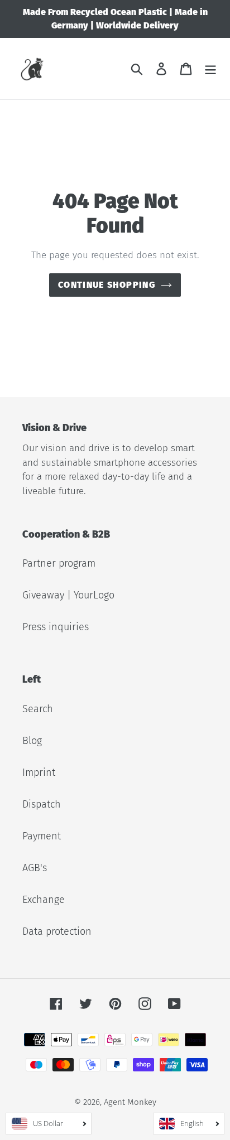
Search (37, 709)
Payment (41, 836)
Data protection (57, 931)
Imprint (38, 772)
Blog (32, 741)
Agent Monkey (130, 1102)
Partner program (58, 563)
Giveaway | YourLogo (68, 595)
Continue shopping (106, 284)
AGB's (34, 868)
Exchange (43, 899)
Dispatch (41, 804)
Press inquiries (55, 627)
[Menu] (210, 69)
